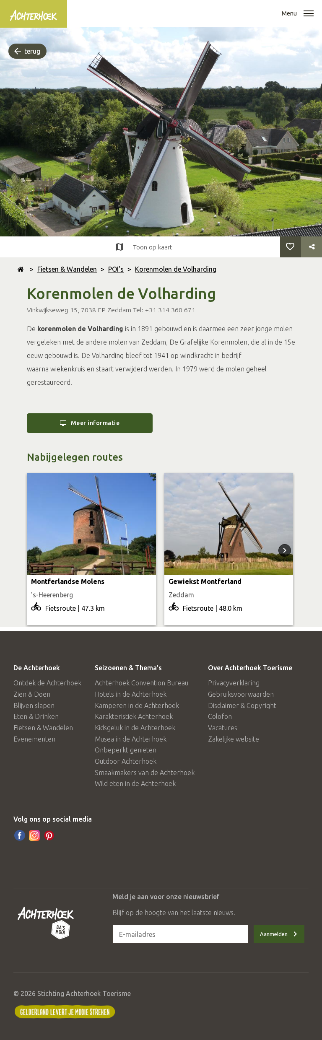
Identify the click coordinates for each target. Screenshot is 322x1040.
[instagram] (34, 835)
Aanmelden (274, 934)
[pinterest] (49, 835)
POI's (116, 269)
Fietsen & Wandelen (67, 269)
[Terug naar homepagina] (20, 269)
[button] (309, 14)
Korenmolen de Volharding (175, 269)
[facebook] (19, 835)
